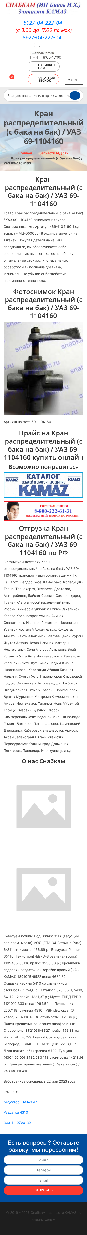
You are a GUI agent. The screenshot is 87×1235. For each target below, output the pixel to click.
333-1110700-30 (17, 1123)
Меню (73, 80)
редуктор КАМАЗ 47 (20, 1102)
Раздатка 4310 (16, 1112)
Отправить (44, 1190)
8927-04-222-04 (42, 23)
